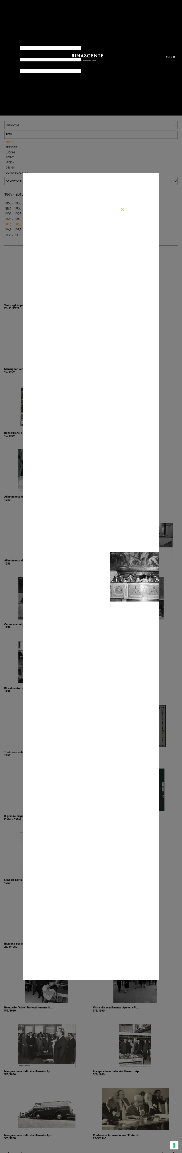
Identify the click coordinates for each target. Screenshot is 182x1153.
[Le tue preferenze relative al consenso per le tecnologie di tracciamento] (174, 1145)
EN (168, 57)
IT (174, 57)
